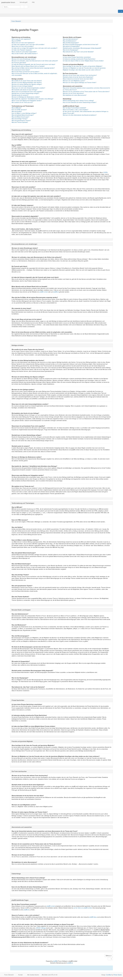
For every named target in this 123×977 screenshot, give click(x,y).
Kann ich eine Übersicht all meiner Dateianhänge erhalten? (79, 102)
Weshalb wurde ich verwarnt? (20, 95)
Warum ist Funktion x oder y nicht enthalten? (75, 109)
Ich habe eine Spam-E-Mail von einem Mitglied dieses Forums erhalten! (83, 61)
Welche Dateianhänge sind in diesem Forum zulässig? (78, 100)
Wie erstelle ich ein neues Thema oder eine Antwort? (27, 81)
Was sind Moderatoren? (69, 41)
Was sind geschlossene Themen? (21, 120)
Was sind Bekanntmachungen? (20, 117)
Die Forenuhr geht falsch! (19, 62)
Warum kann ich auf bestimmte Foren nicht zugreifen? (27, 91)
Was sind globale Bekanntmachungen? (23, 115)
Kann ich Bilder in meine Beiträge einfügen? (24, 113)
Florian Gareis (118, 975)
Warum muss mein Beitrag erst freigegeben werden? (27, 100)
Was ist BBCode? (16, 108)
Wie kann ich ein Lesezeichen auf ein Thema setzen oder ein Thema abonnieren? (86, 91)
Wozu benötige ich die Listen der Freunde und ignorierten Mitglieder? (82, 66)
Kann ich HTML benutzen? (19, 109)
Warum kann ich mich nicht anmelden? (23, 46)
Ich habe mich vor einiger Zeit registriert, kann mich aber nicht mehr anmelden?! (34, 48)
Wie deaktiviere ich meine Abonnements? (74, 95)
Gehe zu (108, 955)
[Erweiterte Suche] (26, 6)
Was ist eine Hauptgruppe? (70, 50)
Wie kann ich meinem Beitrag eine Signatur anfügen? (27, 84)
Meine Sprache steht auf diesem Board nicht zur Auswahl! (28, 66)
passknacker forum (8, 2)
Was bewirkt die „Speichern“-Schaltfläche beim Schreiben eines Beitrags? (32, 99)
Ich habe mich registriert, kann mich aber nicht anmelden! (28, 44)
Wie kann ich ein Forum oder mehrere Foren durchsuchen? (80, 75)
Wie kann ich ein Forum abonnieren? (73, 93)
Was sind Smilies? (17, 111)
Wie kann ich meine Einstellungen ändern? (24, 59)
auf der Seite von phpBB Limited (82, 908)
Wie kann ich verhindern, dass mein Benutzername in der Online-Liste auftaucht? (35, 61)
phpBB (55, 961)
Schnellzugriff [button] (23, 2)
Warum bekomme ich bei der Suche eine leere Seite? (78, 79)
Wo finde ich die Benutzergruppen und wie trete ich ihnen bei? (80, 44)
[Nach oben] (110, 240)
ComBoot (108, 975)
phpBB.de (56, 292)
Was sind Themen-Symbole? (20, 122)
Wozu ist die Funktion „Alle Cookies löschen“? (25, 53)
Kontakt (20, 975)
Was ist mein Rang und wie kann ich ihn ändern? (25, 71)
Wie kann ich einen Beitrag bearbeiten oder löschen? (27, 82)
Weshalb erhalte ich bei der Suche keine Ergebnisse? (78, 77)
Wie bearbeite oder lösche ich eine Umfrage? (24, 90)
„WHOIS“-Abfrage (41, 928)
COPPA (105, 172)
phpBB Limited (43, 292)
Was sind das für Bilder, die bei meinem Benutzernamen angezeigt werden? (33, 68)
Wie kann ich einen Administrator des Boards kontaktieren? (80, 115)
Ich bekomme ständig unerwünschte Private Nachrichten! (79, 59)
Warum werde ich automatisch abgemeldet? (24, 52)
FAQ (33, 2)
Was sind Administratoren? (70, 39)
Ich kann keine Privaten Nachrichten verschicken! (77, 57)
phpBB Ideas (93, 917)
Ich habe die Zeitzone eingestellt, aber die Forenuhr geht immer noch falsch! (33, 64)
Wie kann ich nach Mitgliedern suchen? (74, 81)
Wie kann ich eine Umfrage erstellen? (22, 86)
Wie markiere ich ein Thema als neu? (22, 102)
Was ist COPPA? (16, 41)
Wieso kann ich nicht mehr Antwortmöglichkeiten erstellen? (28, 88)
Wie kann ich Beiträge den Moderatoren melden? (26, 97)
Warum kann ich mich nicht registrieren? (23, 43)
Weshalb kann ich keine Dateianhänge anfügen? (25, 93)
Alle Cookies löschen (33, 975)
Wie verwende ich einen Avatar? (21, 70)
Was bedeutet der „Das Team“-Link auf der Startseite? (78, 52)
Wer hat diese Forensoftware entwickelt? (74, 108)
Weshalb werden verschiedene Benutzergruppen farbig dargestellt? (82, 48)
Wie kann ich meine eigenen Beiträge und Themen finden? (79, 82)
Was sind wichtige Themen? (20, 119)
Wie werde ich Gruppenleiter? (71, 46)
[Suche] (22, 6)
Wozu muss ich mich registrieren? (21, 39)
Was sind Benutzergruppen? (71, 43)
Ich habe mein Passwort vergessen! (22, 50)
